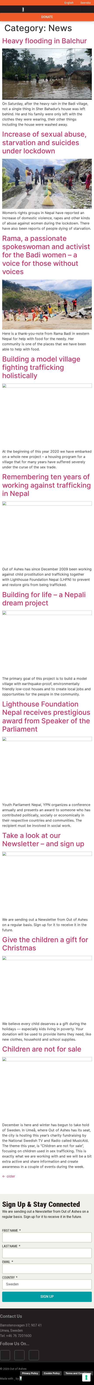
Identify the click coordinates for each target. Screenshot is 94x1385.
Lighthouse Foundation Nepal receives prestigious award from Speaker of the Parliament (46, 716)
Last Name (10, 1246)
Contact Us (11, 1316)
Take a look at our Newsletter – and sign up (43, 839)
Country (8, 1277)
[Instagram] (19, 1355)
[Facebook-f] (5, 1355)
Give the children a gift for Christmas (45, 943)
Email (6, 1262)
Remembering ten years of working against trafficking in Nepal (46, 485)
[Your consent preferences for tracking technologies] (86, 1377)
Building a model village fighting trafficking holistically (41, 367)
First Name (10, 1230)
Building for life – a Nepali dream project (44, 598)
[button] (84, 9)
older (8, 1176)
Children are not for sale (41, 1049)
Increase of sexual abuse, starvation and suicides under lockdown (44, 142)
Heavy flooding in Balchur (44, 41)
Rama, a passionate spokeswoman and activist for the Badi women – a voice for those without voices (46, 255)
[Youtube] (34, 1355)
